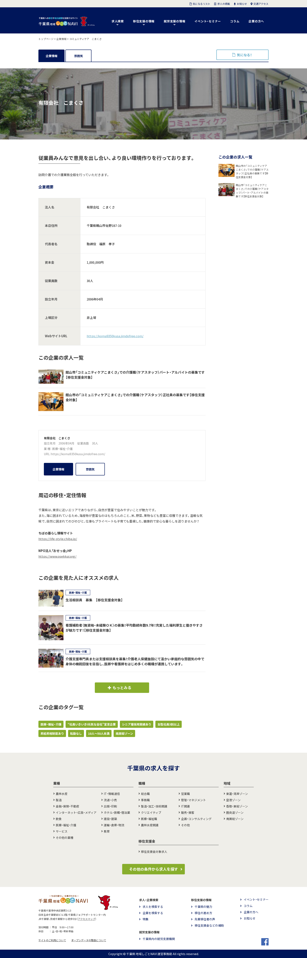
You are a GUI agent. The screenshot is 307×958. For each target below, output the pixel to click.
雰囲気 (78, 56)
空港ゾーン (233, 800)
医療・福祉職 (149, 819)
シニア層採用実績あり (136, 724)
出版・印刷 (110, 806)
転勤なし (76, 733)
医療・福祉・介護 (62, 449)
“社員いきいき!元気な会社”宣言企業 (92, 724)
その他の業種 (64, 837)
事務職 (145, 800)
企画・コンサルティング (196, 819)
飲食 (59, 819)
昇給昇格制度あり (52, 733)
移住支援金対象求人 (154, 851)
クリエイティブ (151, 812)
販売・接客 (187, 812)
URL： (47, 454)
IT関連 (185, 806)
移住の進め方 (203, 913)
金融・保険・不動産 (67, 806)
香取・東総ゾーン (237, 806)
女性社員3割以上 (168, 724)
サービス (61, 831)
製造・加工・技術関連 (154, 806)
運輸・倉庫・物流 (114, 825)
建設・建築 (110, 819)
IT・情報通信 (112, 794)
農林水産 (61, 794)
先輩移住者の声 (205, 919)
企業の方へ (256, 21)
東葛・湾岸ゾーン (237, 794)
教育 (107, 831)
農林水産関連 (150, 825)
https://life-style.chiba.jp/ (57, 538)
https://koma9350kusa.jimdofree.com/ (115, 336)
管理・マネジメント (193, 800)
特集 (145, 919)
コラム (234, 21)
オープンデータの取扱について (88, 940)
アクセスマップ (86, 919)
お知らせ (249, 918)
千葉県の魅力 (203, 906)
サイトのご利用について (52, 940)
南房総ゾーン (124, 733)
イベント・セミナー (207, 21)
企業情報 (51, 56)
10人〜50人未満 (98, 733)
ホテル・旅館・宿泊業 (117, 812)
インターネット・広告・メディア (76, 812)
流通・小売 (110, 800)
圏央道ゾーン (235, 812)
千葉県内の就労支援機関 (159, 939)
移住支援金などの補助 (209, 925)
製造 (59, 800)
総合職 (145, 794)
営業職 (185, 794)
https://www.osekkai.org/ (57, 556)
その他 (185, 825)
